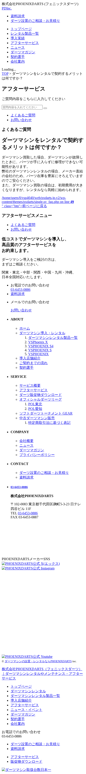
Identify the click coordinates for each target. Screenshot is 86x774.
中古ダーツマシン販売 (37, 418)
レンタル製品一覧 (25, 33)
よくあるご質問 (23, 115)
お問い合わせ (21, 120)
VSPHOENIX (38, 354)
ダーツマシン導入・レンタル (42, 333)
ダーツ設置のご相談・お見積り (35, 21)
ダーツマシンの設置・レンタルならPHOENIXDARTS (38, 661)
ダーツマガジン (23, 52)
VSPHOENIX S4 (40, 346)
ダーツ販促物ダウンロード (40, 395)
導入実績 (18, 38)
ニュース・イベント (26, 710)
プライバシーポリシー (37, 455)
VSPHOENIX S (40, 350)
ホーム (24, 328)
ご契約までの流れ (33, 363)
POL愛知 (35, 409)
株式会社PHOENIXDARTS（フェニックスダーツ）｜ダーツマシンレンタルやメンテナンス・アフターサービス (42, 673)
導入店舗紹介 (30, 358)
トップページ (21, 29)
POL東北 (35, 404)
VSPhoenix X (38, 342)
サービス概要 (30, 385)
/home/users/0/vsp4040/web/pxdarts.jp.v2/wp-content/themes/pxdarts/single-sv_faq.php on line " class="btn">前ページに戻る (38, 202)
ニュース (18, 47)
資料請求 (18, 16)
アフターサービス (25, 43)
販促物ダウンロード (26, 761)
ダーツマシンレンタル (28, 691)
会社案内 (18, 61)
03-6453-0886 (19, 487)
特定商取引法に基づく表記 (49, 423)
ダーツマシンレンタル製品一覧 (53, 338)
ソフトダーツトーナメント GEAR (46, 413)
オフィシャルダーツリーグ (40, 399)
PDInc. (7, 8)
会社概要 (26, 441)
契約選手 (18, 57)
